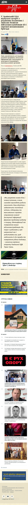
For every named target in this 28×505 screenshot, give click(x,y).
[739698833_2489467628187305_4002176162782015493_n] (14, 12)
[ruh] (14, 367)
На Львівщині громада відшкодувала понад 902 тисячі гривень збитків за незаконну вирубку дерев (15, 350)
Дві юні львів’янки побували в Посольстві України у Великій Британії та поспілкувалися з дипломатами (15, 462)
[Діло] (4, 2)
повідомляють (8, 65)
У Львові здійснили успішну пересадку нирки (15, 337)
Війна (10, 31)
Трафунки (17, 31)
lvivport (12, 492)
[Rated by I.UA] (16, 499)
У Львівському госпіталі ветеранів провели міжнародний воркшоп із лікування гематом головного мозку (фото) (15, 385)
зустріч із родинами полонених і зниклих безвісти (16, 269)
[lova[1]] (14, 480)
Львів (13, 31)
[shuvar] (14, 259)
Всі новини (4, 467)
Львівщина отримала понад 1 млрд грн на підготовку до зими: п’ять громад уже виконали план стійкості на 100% (16, 439)
